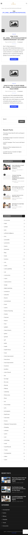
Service (14, 420)
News (14, 398)
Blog (14, 252)
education (14, 294)
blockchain (14, 249)
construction (14, 275)
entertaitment (14, 301)
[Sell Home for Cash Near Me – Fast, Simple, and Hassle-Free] (7, 205)
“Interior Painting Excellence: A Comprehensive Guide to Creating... (18, 177)
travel (14, 443)
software (14, 430)
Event (14, 304)
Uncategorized (14, 453)
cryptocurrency (14, 281)
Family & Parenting (14, 310)
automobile (14, 239)
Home (2, 8)
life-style (14, 382)
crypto (14, 278)
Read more (13, 59)
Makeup (14, 388)
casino (14, 265)
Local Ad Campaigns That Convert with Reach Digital (19, 498)
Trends (14, 450)
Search (4, 119)
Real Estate (14, 414)
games (14, 333)
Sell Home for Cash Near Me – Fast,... (18, 204)
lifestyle (14, 385)
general (14, 336)
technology (14, 440)
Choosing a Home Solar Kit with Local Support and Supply (19, 479)
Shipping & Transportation (14, 424)
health (14, 346)
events (14, 307)
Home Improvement (14, 356)
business (14, 259)
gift (14, 340)
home (14, 352)
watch (14, 459)
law (14, 375)
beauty (14, 246)
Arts (14, 236)
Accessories (14, 220)
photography (14, 411)
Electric (14, 297)
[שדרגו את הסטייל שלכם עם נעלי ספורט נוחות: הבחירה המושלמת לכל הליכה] (7, 197)
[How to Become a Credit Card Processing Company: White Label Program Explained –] (7, 167)
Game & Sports (14, 330)
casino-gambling (14, 268)
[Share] (3, 30)
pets (14, 407)
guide (14, 343)
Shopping (14, 427)
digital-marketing (14, 288)
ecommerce (14, 291)
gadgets (14, 327)
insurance (14, 365)
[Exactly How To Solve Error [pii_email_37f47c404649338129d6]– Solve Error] (14, 73)
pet (14, 401)
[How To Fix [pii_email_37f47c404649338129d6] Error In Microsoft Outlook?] (14, 24)
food (14, 323)
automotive (14, 242)
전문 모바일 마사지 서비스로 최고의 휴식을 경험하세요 (18, 187)
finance (14, 320)
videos (14, 456)
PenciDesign (14, 532)
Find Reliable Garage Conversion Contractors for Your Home (18, 488)
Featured (14, 317)
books (14, 255)
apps (14, 230)
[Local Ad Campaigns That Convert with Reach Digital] (5, 499)
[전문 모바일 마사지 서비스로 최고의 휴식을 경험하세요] (7, 188)
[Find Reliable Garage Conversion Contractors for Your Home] (5, 489)
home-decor (14, 359)
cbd (14, 272)
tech (14, 437)
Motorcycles (14, 395)
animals (14, 226)
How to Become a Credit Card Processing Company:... (18, 167)
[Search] (26, 3)
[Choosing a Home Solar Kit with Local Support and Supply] (5, 480)
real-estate (14, 417)
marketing (14, 391)
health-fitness (14, 349)
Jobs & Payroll (14, 372)
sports (14, 433)
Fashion (14, 314)
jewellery (14, 369)
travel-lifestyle (14, 446)
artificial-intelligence (14, 233)
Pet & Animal (14, 404)
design (14, 285)
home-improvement (14, 362)
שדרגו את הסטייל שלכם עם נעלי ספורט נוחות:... (17, 196)
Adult (14, 223)
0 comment (20, 42)
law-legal (14, 378)
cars (14, 262)
